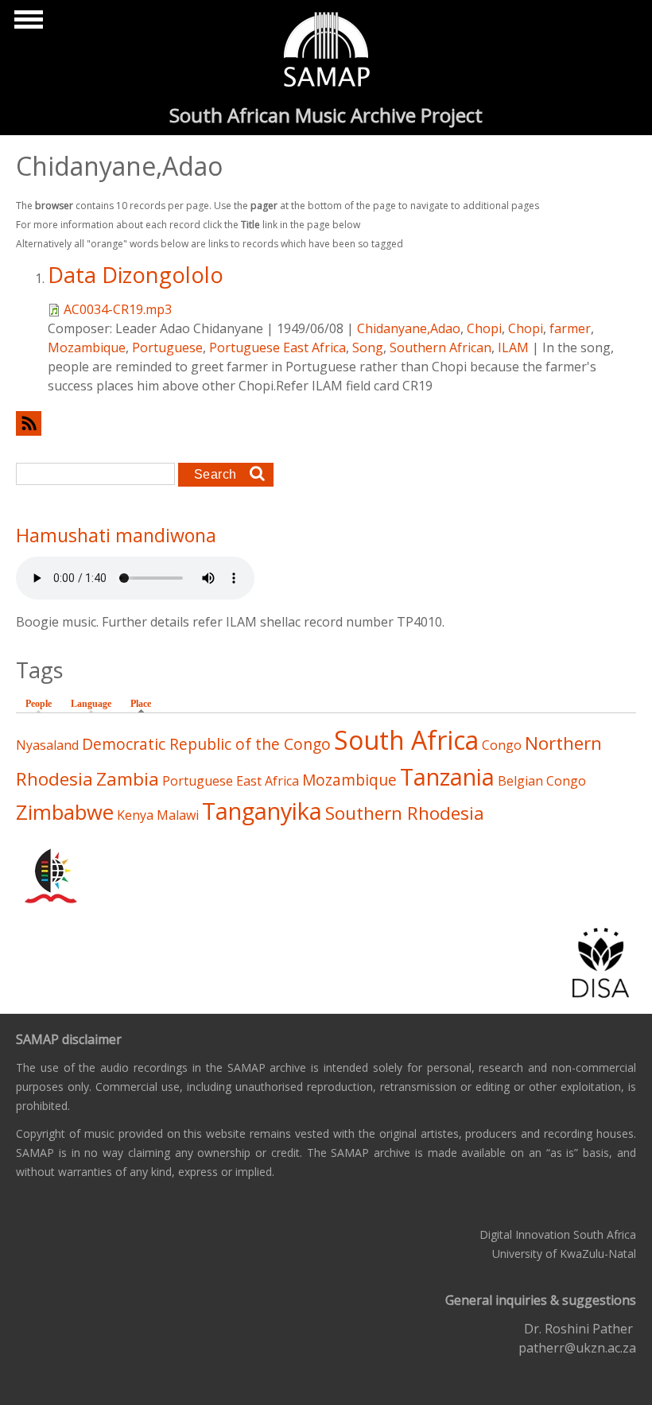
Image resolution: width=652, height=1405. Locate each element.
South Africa (406, 740)
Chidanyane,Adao (408, 328)
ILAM (513, 347)
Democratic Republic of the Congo (206, 744)
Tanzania (447, 776)
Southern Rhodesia (404, 813)
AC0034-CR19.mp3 (118, 309)
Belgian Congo (542, 781)
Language (91, 703)
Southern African (440, 347)
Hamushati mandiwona (116, 535)
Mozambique (87, 347)
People (38, 703)
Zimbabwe (65, 812)
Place (144, 703)
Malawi (178, 815)
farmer (570, 328)
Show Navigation (26, 24)
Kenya (135, 815)
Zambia (127, 779)
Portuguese (167, 347)
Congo (502, 745)
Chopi (484, 328)
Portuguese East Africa (277, 347)
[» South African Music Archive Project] (326, 51)
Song (367, 347)
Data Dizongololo (135, 274)
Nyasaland (47, 745)
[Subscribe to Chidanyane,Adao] (326, 423)
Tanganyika (262, 810)
